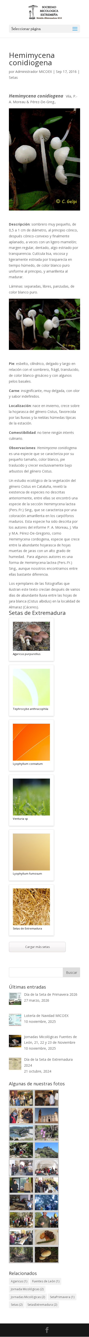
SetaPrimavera (62, 1297)
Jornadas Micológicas (28, 1297)
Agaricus (19, 1281)
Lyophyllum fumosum (27, 873)
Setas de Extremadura (27, 928)
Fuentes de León (45, 1281)
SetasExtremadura (42, 1305)
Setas (13, 77)
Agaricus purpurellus (26, 654)
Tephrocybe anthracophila (30, 709)
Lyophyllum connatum (28, 764)
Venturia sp (20, 818)
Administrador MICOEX (33, 71)
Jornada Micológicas (27, 1289)
